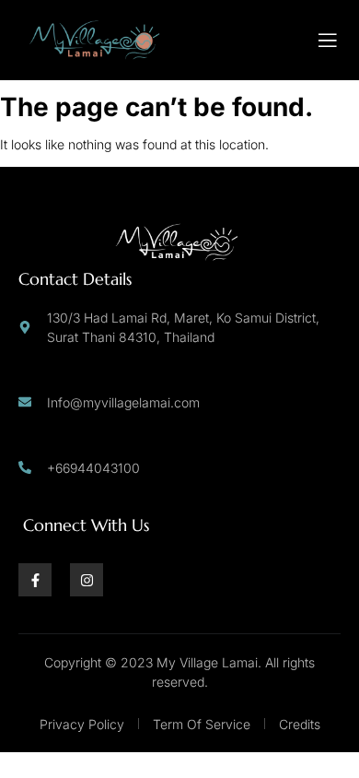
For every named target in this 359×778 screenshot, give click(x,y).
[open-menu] (328, 41)
